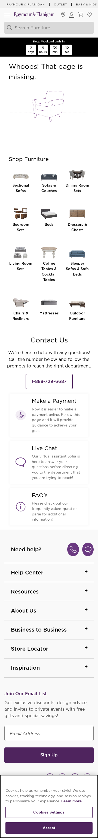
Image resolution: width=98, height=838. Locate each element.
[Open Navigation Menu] (7, 15)
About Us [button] (23, 610)
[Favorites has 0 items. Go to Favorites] (89, 15)
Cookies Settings (49, 812)
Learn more (71, 801)
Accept (49, 828)
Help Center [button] (27, 572)
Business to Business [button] (39, 629)
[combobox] (49, 28)
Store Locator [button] (29, 648)
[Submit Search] (8, 28)
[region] (49, 806)
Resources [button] (25, 591)
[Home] (34, 15)
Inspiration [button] (25, 667)
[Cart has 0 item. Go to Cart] (80, 15)
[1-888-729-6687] (73, 549)
